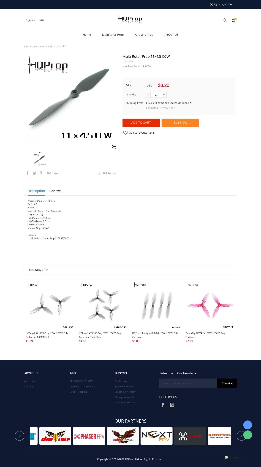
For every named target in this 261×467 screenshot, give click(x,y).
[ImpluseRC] (136, 435)
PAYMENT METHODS (81, 381)
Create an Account (125, 391)
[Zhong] (247, 424)
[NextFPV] (102, 435)
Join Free (228, 4)
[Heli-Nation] (69, 435)
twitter (34, 173)
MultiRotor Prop (113, 35)
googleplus (41, 173)
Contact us (121, 381)
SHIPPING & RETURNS (82, 386)
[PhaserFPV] (35, 435)
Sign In (217, 4)
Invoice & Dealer (124, 386)
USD (150, 85)
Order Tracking (78, 391)
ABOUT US (171, 35)
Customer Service (125, 402)
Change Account (124, 397)
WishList (29, 386)
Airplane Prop (144, 35)
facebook (27, 173)
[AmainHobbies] (203, 435)
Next (241, 436)
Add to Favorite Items (141, 132)
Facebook (162, 404)
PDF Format (109, 173)
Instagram (172, 404)
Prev (19, 436)
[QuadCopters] (170, 435)
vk (48, 173)
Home (87, 35)
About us (29, 381)
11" (64, 46)
